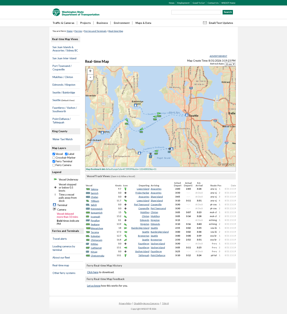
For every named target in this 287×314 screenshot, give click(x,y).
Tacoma (95, 232)
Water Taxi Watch (63, 139)
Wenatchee (97, 228)
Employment (183, 3)
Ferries (78, 31)
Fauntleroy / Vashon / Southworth (65, 109)
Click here (92, 272)
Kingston (155, 220)
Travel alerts (60, 238)
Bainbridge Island (140, 228)
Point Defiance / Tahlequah (62, 120)
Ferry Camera (63, 165)
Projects (85, 22)
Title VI (165, 303)
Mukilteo (144, 212)
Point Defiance (158, 255)
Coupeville (156, 204)
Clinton (154, 212)
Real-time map (61, 265)
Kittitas (94, 243)
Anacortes (156, 189)
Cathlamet (96, 247)
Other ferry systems (64, 273)
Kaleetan (95, 236)
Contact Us (213, 3)
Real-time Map (116, 31)
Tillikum (95, 200)
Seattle (57, 100)
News (172, 3)
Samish (94, 193)
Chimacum (96, 240)
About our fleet (61, 257)
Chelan (94, 197)
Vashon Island (158, 243)
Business (102, 22)
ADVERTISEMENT (218, 56)
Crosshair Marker (65, 157)
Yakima (94, 189)
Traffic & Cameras (63, 22)
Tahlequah (143, 255)
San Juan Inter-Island (64, 58)
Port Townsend (141, 204)
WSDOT (76, 12)
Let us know (94, 285)
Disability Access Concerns (146, 303)
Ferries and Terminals (95, 31)
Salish (94, 204)
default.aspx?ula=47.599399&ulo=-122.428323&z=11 (121, 169)
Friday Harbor (142, 192)
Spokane (95, 224)
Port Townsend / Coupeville (62, 67)
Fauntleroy (143, 243)
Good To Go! (199, 3)
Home (70, 31)
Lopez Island (143, 189)
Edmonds (144, 220)
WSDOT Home (228, 3)
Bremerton (143, 235)
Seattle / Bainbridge (64, 92)
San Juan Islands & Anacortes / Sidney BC (65, 49)
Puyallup (95, 220)
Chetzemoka (97, 255)
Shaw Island (157, 196)
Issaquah (95, 216)
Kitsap (94, 251)
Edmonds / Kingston (64, 84)
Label (71, 153)
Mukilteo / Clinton (63, 77)
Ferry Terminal (63, 161)
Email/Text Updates (221, 22)
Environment (122, 22)
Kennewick (96, 208)
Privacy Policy (125, 303)
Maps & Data (143, 22)
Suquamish (96, 212)
